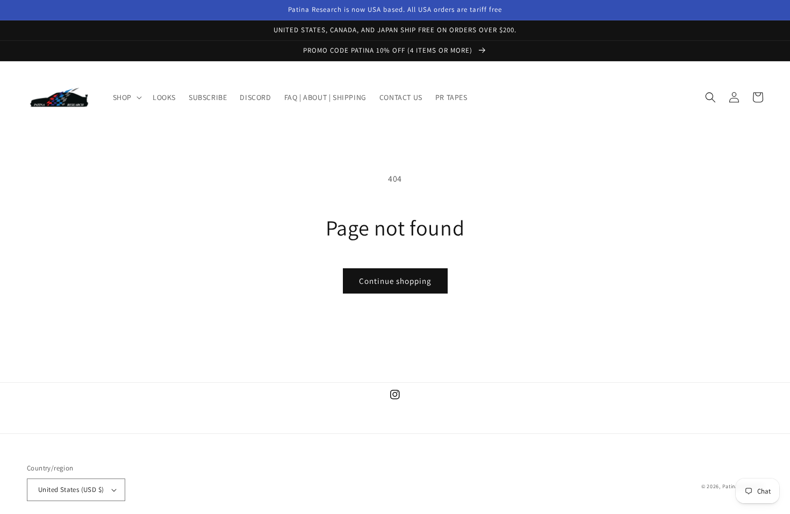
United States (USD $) (71, 489)
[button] (126, 97)
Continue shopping (395, 281)
